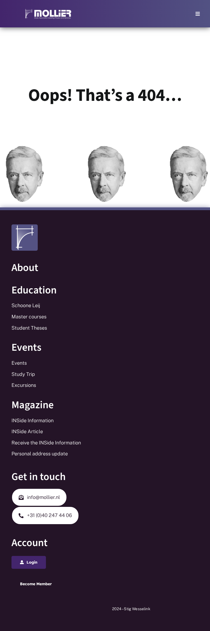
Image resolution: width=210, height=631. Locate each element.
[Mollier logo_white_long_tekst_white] (48, 10)
